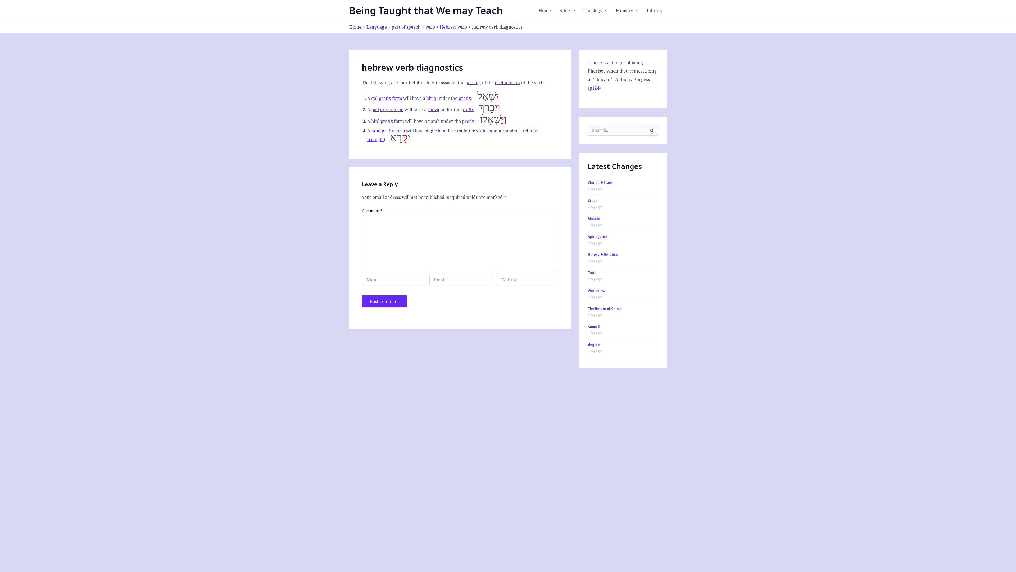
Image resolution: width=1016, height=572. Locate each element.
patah (434, 121)
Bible (564, 11)
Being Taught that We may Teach (426, 10)
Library (655, 11)
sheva (433, 110)
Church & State (600, 182)
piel (375, 110)
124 (595, 88)
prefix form (390, 98)
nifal (375, 131)
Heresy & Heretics (603, 254)
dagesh (433, 131)
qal (374, 98)
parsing (473, 83)
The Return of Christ (604, 308)
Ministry (624, 11)
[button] (572, 10)
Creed (593, 200)
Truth (592, 272)
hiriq (431, 98)
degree (594, 344)
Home (545, 11)
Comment (372, 210)
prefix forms (507, 83)
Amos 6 (594, 326)
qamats (497, 131)
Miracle (594, 218)
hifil (375, 121)
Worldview (596, 290)
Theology (593, 11)
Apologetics (598, 236)
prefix (465, 98)
